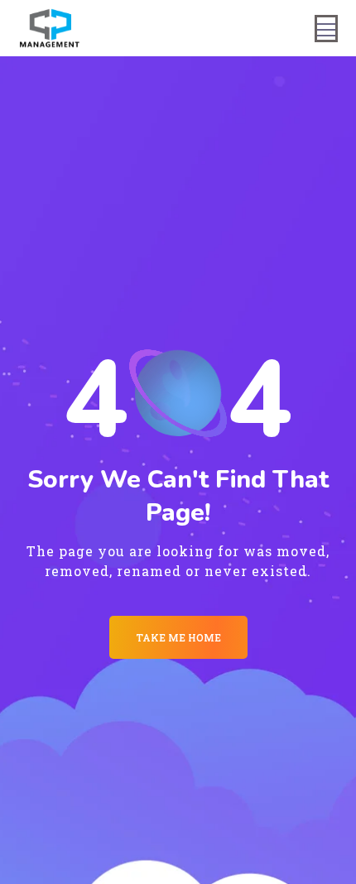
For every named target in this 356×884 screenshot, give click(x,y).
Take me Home (178, 637)
